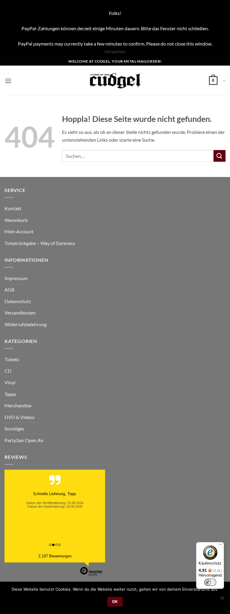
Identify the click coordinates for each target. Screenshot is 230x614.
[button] (8, 80)
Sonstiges (14, 428)
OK (115, 601)
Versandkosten (20, 312)
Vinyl (9, 382)
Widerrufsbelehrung (25, 324)
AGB (9, 289)
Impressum (16, 278)
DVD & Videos (19, 417)
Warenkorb (16, 220)
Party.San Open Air (24, 440)
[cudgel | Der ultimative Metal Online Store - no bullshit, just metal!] (115, 80)
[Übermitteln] (220, 156)
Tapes (10, 394)
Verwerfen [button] (115, 51)
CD (7, 370)
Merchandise (17, 405)
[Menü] (220, 545)
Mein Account (19, 231)
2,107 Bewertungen (55, 556)
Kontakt (13, 208)
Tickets (11, 359)
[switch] (210, 582)
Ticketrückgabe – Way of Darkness (39, 243)
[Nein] (222, 599)
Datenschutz (17, 301)
